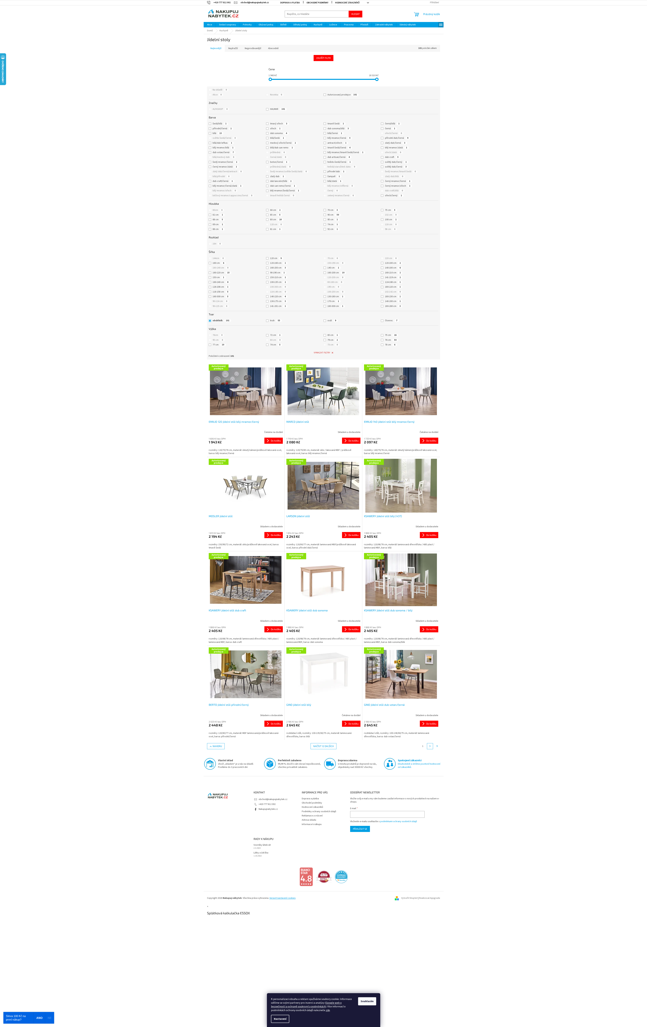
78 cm (390, 344)
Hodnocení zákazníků (347, 2)
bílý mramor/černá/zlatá (227, 186)
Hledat (355, 14)
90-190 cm (277, 272)
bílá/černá (334, 133)
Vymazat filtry (322, 352)
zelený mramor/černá (340, 195)
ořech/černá (393, 133)
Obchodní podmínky (317, 2)
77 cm (218, 344)
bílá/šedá (277, 138)
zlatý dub (277, 176)
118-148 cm (278, 292)
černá (390, 128)
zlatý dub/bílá (394, 176)
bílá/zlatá (334, 181)
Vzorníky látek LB (262, 845)
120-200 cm (335, 277)
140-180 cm (393, 267)
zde (328, 1010)
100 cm (390, 219)
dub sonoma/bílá (338, 128)
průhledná (277, 152)
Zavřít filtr (323, 58)
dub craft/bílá (394, 190)
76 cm (390, 340)
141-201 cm (278, 306)
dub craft (392, 157)
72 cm (275, 335)
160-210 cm (393, 272)
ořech (275, 128)
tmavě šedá (335, 123)
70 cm (332, 210)
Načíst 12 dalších (323, 746)
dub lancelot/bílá (280, 181)
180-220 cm (393, 287)
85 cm (275, 215)
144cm (218, 258)
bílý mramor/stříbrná (340, 186)
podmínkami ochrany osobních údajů (398, 821)
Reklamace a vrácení (312, 815)
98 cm (390, 229)
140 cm (333, 267)
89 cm (218, 224)
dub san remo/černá (282, 186)
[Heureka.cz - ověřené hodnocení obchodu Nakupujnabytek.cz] (341, 876)
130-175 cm (278, 301)
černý (332, 190)
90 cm (333, 215)
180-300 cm (335, 306)
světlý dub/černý (396, 162)
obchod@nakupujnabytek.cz (273, 799)
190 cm (333, 287)
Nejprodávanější (253, 48)
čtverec (391, 320)
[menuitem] (209, 24)
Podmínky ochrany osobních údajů (319, 811)
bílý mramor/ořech (224, 190)
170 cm (333, 301)
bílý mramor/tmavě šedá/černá (345, 152)
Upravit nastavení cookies (282, 898)
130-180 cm (335, 296)
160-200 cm (335, 272)
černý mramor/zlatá (225, 166)
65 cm (332, 335)
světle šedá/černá (224, 138)
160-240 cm (220, 282)
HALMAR (277, 109)
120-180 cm (393, 263)
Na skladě (220, 90)
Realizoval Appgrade (429, 898)
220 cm (390, 258)
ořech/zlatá (393, 152)
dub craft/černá (223, 181)
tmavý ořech (278, 123)
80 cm (276, 219)
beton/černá (278, 162)
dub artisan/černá (338, 157)
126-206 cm (220, 287)
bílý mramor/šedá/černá (284, 190)
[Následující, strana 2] (430, 746)
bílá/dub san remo (281, 147)
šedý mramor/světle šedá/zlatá (288, 171)
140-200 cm (393, 301)
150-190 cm (335, 263)
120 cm (276, 224)
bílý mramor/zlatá (396, 147)
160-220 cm (221, 272)
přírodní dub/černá (396, 138)
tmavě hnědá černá (282, 195)
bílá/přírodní (221, 176)
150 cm (218, 277)
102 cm (390, 215)
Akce (217, 94)
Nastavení (280, 1019)
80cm (217, 210)
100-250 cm (335, 292)
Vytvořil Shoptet (409, 898)
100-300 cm (278, 287)
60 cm (275, 210)
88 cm (218, 229)
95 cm (332, 219)
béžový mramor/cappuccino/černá (232, 195)
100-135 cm (278, 282)
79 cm (332, 340)
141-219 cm (393, 277)
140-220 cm (278, 296)
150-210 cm (278, 277)
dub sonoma (278, 133)
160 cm (218, 263)
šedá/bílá (219, 123)
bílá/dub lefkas (222, 143)
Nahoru (217, 746)
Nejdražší (233, 48)
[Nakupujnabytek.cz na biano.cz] (306, 876)
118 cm (390, 224)
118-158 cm (220, 292)
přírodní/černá (222, 128)
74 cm (332, 224)
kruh (275, 320)
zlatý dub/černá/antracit (227, 171)
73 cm (332, 344)
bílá (217, 133)
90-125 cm (220, 306)
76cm (217, 335)
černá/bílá (392, 123)
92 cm (332, 229)
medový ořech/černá (283, 143)
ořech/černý (393, 195)
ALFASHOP (220, 109)
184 (217, 243)
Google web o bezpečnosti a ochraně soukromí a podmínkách (306, 1004)
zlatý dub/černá (395, 143)
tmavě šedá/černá (338, 147)
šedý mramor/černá (225, 162)
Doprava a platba (290, 2)
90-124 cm (220, 301)
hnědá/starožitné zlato (341, 166)
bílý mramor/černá (338, 138)
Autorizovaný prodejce (342, 94)
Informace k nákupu (312, 824)
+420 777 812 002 (267, 804)
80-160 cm (334, 282)
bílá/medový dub (223, 157)
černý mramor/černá (397, 181)
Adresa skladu (309, 820)
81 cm (275, 229)
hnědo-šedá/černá (339, 162)
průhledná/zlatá (280, 166)
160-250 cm (278, 267)
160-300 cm (220, 296)
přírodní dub (335, 171)
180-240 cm (220, 267)
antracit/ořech (336, 143)
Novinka (276, 94)
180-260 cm (393, 306)
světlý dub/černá (396, 166)
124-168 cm (393, 282)
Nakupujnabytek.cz (268, 809)
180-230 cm (393, 296)
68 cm (218, 219)
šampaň (333, 176)
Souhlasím (367, 1001)
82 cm (218, 215)
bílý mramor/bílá (223, 147)
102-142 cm (393, 292)
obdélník (221, 320)
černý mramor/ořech (397, 186)
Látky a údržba (261, 852)
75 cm (390, 210)
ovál (331, 320)
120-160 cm (278, 263)
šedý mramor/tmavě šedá (400, 171)
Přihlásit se (360, 828)
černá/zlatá (278, 157)
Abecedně (273, 48)
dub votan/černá (223, 152)
